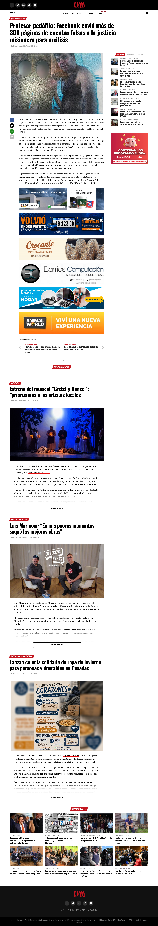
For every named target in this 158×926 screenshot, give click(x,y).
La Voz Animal (88, 13)
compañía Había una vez (39, 472)
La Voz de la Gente (62, 13)
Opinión (100, 12)
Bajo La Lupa (76, 13)
